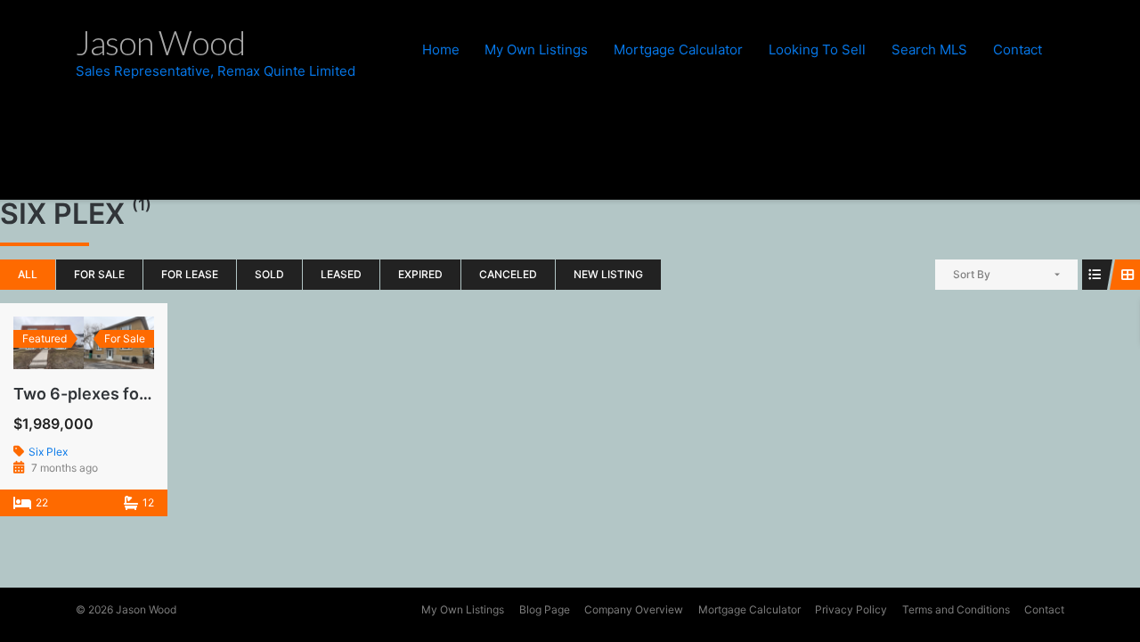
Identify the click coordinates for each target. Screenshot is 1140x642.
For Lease (189, 274)
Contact (1017, 49)
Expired (420, 274)
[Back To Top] (1094, 598)
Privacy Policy (851, 609)
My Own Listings (536, 49)
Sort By (971, 274)
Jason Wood (146, 609)
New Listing (608, 274)
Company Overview (633, 609)
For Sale (99, 274)
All (27, 274)
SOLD (269, 274)
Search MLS (929, 49)
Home (441, 49)
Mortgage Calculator (678, 49)
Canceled (508, 274)
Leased (341, 274)
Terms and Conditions (956, 609)
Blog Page (544, 609)
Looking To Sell (817, 49)
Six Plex (48, 451)
